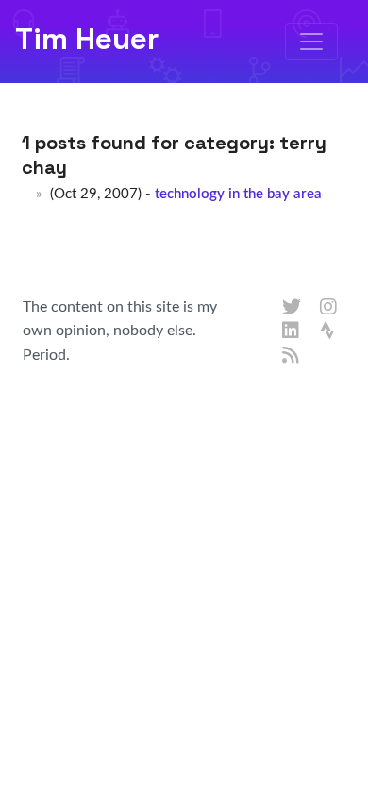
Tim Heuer (87, 39)
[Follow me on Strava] (329, 331)
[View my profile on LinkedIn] (291, 331)
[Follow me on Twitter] (291, 308)
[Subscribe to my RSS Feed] (291, 356)
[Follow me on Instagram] (329, 308)
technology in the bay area (238, 194)
